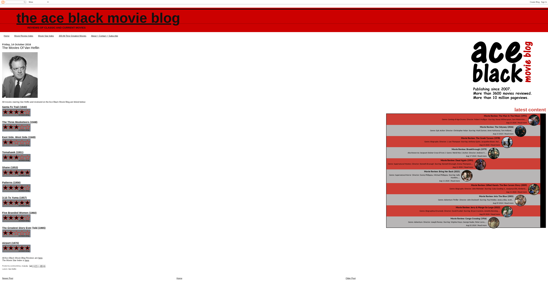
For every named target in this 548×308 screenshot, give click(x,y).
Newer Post (7, 278)
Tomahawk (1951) (12, 152)
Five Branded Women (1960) (19, 212)
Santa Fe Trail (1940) (14, 107)
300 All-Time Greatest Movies (72, 36)
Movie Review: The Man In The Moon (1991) (505, 116)
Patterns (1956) (11, 182)
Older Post (351, 278)
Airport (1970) (10, 243)
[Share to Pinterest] (44, 266)
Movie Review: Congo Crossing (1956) (469, 219)
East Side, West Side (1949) (19, 137)
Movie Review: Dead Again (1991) (457, 160)
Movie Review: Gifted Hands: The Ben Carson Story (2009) (499, 185)
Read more (522, 123)
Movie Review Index (23, 36)
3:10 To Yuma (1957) (14, 197)
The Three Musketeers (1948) (19, 122)
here (40, 258)
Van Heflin (12, 269)
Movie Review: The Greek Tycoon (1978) (480, 138)
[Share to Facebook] (41, 266)
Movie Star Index (46, 36)
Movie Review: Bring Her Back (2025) (442, 172)
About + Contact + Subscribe (104, 36)
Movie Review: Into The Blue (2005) (496, 196)
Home (6, 36)
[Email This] (33, 266)
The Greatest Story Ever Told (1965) (24, 227)
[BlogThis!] (36, 266)
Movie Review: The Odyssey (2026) (496, 127)
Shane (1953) (10, 167)
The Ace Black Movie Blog (98, 18)
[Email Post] (30, 266)
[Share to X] (38, 266)
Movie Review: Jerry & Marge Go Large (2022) (478, 207)
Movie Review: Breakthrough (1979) (469, 149)
